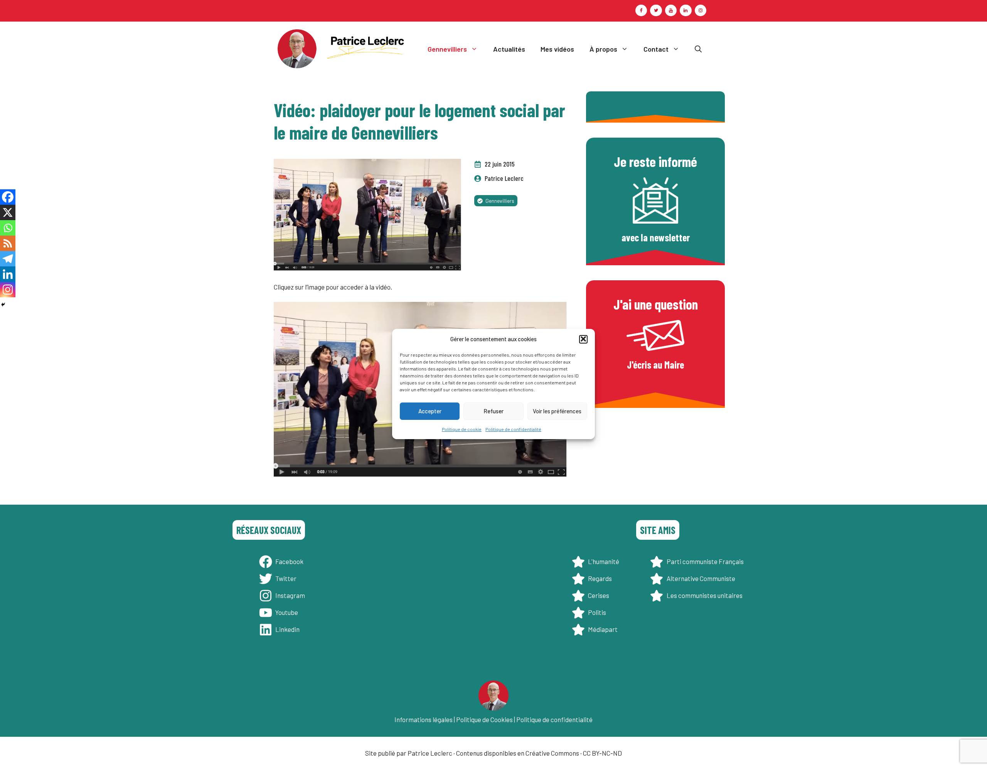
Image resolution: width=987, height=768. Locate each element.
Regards (600, 578)
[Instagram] (700, 10)
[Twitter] (656, 10)
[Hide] (3, 304)
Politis (597, 612)
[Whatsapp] (7, 228)
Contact (656, 49)
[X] (7, 212)
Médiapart (603, 629)
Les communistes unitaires (705, 595)
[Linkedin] (7, 274)
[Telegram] (7, 258)
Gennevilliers (447, 49)
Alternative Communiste (701, 578)
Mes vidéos (557, 49)
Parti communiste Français (705, 561)
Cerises (598, 595)
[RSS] (7, 243)
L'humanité (603, 561)
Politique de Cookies (484, 719)
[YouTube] (671, 10)
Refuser (493, 411)
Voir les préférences (557, 411)
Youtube (286, 612)
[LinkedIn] (685, 10)
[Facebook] (641, 10)
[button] (583, 339)
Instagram (290, 595)
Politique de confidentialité (513, 429)
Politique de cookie (462, 429)
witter (287, 578)
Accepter (429, 411)
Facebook (289, 561)
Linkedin (287, 629)
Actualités (509, 49)
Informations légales (423, 719)
